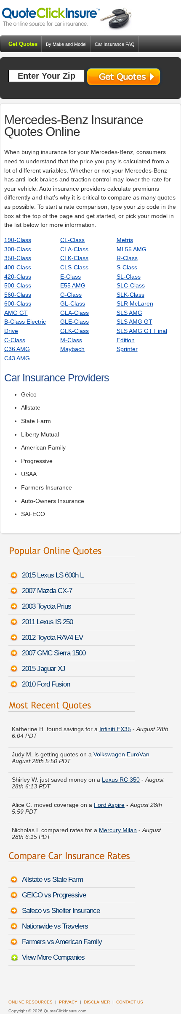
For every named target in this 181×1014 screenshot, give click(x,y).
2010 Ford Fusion (46, 684)
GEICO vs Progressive (54, 895)
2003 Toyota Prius (46, 606)
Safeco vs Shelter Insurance (61, 911)
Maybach (72, 349)
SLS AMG (129, 312)
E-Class (70, 276)
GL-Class (72, 303)
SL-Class (129, 276)
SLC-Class (131, 285)
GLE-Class (74, 321)
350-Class (17, 258)
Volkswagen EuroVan (121, 754)
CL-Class (72, 240)
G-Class (71, 294)
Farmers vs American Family (62, 942)
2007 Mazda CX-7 (47, 591)
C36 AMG (17, 349)
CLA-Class (74, 249)
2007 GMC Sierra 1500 (53, 653)
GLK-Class (74, 330)
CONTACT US (129, 1002)
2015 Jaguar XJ (43, 669)
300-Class (17, 249)
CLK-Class (74, 258)
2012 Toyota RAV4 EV (52, 637)
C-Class (14, 340)
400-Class (17, 267)
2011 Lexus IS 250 (47, 622)
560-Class (17, 294)
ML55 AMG (131, 249)
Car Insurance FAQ (115, 44)
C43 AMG (17, 358)
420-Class (17, 276)
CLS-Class (74, 267)
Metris (125, 240)
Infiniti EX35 (115, 729)
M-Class (71, 340)
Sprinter (127, 349)
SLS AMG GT (134, 321)
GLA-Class (74, 312)
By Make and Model (66, 44)
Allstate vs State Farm (52, 880)
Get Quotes (22, 44)
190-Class (17, 240)
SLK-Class (130, 294)
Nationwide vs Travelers (55, 926)
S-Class (127, 267)
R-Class (127, 258)
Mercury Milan (118, 830)
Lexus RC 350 (121, 779)
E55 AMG (72, 285)
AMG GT (16, 312)
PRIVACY (68, 1002)
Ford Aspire (109, 804)
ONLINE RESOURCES (30, 1002)
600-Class (17, 303)
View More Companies (53, 957)
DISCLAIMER (97, 1002)
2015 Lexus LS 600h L (52, 575)
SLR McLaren (135, 303)
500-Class (17, 285)
